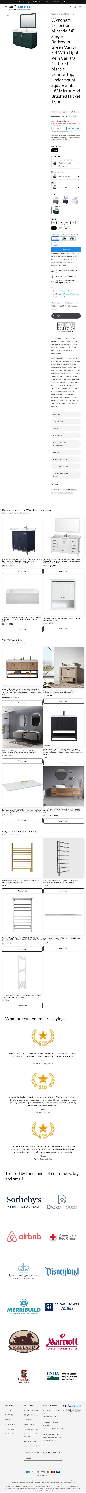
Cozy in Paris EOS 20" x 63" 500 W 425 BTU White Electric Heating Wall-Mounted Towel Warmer (22, 996)
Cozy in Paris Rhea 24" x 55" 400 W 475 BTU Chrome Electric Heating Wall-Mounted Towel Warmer (61, 881)
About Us (27, 1420)
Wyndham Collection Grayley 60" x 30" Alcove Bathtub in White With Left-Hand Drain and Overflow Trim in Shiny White (21, 619)
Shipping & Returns (31, 1415)
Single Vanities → (71, 489)
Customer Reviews (31, 1410)
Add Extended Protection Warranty (65, 235)
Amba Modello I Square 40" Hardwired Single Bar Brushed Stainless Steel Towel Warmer (62, 939)
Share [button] (56, 484)
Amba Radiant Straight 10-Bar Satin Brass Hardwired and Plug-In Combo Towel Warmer (21, 881)
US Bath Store (45, 1475)
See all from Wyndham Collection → (16, 513)
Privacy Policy (29, 1424)
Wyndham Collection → (66, 492)
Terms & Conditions (31, 1429)
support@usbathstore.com (68, 294)
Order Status (10, 1424)
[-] (55, 238)
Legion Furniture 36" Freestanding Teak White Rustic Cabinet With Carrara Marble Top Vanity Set (61, 691)
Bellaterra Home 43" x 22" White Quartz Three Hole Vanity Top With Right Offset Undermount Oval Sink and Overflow (22, 811)
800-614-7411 (67, 291)
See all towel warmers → (11, 834)
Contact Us (9, 1434)
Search (7, 1420)
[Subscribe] (59, 1458)
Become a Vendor (30, 1441)
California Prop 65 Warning (30, 1435)
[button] (6, 7)
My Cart (8, 1410)
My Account (9, 1429)
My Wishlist (9, 1415)
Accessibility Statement (33, 1446)
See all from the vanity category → (15, 643)
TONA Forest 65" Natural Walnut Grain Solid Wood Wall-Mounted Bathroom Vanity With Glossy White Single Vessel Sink (63, 810)
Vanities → (55, 492)
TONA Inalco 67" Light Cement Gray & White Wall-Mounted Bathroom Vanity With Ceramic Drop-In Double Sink (22, 752)
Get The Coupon (73, 128)
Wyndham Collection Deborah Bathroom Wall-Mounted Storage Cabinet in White (62, 619)
